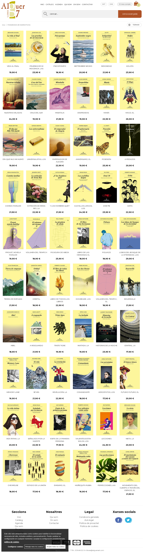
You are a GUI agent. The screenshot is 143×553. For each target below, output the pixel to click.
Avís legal (89, 520)
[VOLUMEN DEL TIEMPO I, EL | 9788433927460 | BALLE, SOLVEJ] (106, 280)
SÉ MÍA (36, 392)
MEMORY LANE (13, 392)
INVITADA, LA (83, 345)
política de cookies (11, 542)
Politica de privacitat (89, 523)
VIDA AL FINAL (13, 66)
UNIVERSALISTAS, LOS (36, 159)
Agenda (59, 4)
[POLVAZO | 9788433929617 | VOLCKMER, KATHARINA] (106, 233)
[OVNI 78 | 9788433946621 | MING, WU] (106, 186)
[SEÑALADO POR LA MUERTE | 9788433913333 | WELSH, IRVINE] (36, 419)
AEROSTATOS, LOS (106, 392)
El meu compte (124, 4)
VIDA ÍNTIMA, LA (13, 439)
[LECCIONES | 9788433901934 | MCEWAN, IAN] (106, 419)
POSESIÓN (106, 159)
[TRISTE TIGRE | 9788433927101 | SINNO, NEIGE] (59, 326)
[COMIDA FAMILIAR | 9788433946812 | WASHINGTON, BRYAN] (13, 186)
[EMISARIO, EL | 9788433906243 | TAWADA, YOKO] (60, 466)
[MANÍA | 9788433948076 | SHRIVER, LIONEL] (106, 93)
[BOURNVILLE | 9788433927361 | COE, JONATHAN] (130, 280)
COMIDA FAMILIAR (13, 206)
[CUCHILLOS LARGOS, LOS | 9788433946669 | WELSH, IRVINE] (83, 186)
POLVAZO (106, 252)
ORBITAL (36, 299)
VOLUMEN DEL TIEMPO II (36, 252)
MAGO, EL (130, 113)
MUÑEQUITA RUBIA (83, 485)
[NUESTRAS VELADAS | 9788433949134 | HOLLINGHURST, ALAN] (13, 93)
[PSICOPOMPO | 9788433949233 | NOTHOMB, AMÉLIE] (59, 47)
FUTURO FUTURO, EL (130, 392)
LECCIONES (106, 439)
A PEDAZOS (130, 159)
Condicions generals (89, 517)
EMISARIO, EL (59, 485)
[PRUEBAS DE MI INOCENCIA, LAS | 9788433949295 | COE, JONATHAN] (36, 47)
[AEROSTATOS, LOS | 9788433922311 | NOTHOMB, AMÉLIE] (106, 373)
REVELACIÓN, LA (60, 392)
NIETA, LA (130, 439)
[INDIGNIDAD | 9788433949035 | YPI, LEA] (106, 47)
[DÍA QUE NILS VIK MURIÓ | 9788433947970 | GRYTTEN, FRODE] (13, 140)
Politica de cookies (89, 526)
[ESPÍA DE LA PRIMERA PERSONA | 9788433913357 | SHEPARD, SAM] (60, 419)
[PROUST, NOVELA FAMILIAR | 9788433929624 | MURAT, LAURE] (13, 233)
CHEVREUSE (13, 485)
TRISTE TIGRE (59, 345)
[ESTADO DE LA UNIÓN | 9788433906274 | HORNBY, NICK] (36, 466)
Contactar (87, 4)
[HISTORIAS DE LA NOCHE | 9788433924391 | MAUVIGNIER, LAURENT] (106, 326)
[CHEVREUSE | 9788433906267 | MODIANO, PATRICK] (13, 466)
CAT (103, 4)
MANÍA (106, 113)
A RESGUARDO (36, 345)
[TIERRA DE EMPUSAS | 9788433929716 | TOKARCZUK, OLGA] (13, 280)
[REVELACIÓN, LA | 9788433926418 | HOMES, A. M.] (59, 373)
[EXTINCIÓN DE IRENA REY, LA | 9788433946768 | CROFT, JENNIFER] (36, 186)
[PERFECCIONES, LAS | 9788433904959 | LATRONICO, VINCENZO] (106, 466)
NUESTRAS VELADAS (13, 113)
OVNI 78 (106, 206)
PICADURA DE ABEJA (60, 252)
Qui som (68, 4)
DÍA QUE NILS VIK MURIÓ (13, 159)
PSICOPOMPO (59, 66)
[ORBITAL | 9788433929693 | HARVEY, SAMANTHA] (36, 280)
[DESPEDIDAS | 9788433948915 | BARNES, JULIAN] (83, 93)
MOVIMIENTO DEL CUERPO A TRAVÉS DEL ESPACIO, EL (130, 487)
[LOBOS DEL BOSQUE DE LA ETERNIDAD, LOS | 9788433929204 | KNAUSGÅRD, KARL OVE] (130, 233)
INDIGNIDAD (106, 66)
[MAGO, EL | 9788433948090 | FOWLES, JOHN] (130, 93)
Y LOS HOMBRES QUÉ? (60, 206)
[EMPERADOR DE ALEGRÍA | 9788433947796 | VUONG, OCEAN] (59, 140)
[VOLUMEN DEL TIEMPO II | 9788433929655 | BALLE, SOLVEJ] (36, 233)
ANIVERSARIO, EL (83, 159)
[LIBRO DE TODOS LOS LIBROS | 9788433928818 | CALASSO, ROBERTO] (59, 280)
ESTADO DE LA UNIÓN (36, 485)
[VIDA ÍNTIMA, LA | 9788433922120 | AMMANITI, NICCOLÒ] (13, 419)
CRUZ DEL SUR (36, 113)
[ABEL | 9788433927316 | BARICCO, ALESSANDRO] (13, 326)
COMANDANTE (83, 392)
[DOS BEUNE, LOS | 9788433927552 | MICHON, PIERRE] (83, 280)
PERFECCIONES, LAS (106, 485)
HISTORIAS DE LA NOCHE (106, 345)
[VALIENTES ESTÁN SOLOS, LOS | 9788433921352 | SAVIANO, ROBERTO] (83, 419)
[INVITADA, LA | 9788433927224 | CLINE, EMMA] (83, 326)
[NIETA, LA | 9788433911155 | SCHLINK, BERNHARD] (130, 419)
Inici (42, 4)
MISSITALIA (59, 113)
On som (76, 4)
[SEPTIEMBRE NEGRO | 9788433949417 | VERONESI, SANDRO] (83, 47)
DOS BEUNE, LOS (83, 299)
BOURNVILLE (129, 299)
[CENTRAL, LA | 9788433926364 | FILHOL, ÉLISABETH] (130, 326)
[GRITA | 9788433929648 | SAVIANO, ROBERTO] (130, 186)
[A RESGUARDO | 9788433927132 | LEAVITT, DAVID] (36, 326)
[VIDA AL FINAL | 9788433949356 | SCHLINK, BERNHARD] (13, 47)
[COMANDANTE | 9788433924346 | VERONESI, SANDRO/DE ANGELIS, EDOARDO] (83, 373)
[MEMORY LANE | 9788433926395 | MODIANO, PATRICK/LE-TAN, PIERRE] (13, 373)
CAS (111, 4)
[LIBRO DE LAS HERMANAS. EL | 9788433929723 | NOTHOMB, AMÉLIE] (83, 233)
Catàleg (50, 4)
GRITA (130, 206)
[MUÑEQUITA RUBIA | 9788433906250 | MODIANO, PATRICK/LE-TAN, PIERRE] (83, 466)
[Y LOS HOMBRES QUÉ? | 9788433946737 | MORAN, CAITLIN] (59, 186)
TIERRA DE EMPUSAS (13, 299)
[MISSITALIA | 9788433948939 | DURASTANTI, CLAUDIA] (59, 93)
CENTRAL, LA (129, 345)
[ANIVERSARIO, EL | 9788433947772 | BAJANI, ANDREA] (83, 140)
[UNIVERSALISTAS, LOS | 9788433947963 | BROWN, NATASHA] (36, 140)
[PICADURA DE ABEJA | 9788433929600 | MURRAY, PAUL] (60, 233)
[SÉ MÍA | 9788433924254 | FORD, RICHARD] (36, 373)
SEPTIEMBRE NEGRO (83, 66)
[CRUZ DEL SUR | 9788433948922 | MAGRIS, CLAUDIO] (36, 93)
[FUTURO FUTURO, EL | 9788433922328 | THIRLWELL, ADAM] (130, 373)
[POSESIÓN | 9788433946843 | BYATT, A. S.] (106, 140)
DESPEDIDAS (83, 113)
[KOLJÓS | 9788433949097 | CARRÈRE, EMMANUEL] (130, 47)
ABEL (13, 345)
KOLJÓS (129, 66)
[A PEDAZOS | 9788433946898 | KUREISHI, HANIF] (130, 140)
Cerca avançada (129, 14)
